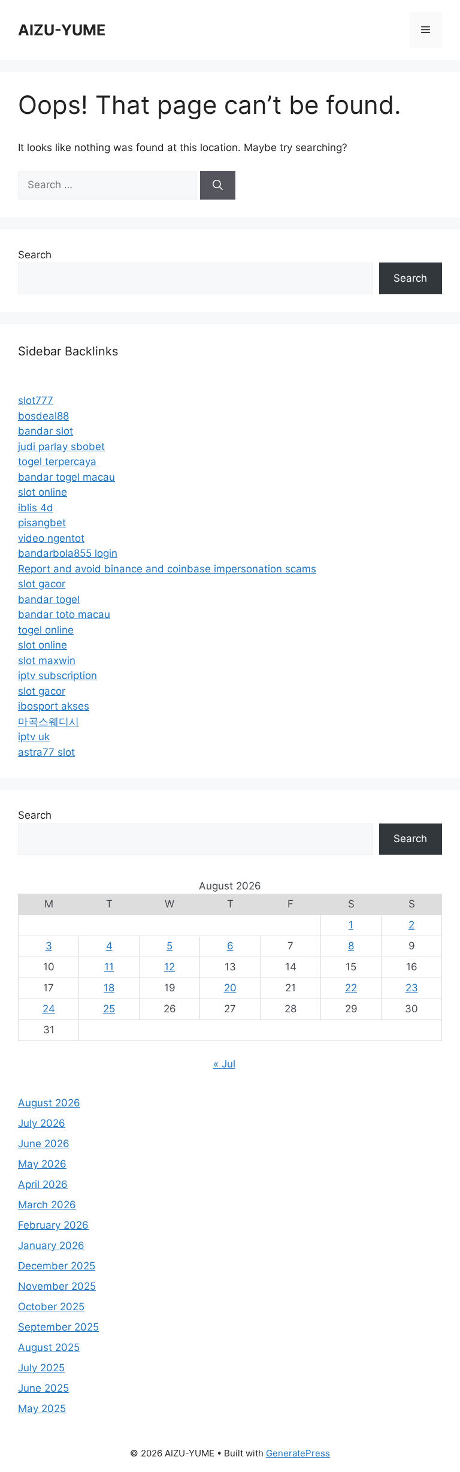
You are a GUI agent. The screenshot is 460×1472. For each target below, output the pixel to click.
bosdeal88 (43, 416)
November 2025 (57, 1286)
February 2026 (53, 1225)
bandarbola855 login (67, 553)
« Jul (224, 1064)
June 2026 (43, 1144)
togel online (46, 630)
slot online (42, 492)
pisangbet (42, 523)
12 (169, 967)
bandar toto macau (64, 614)
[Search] (217, 185)
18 (109, 988)
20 (230, 988)
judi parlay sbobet (61, 447)
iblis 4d (35, 508)
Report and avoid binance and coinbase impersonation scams (167, 569)
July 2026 (41, 1123)
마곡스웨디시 (48, 722)
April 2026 (43, 1184)
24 (49, 1009)
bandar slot (45, 431)
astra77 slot (46, 752)
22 (351, 988)
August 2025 (49, 1347)
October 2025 (51, 1307)
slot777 (35, 400)
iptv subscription (57, 675)
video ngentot (51, 538)
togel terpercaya (57, 461)
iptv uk (34, 737)
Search (35, 255)
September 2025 (58, 1327)
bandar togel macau (66, 477)
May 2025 (42, 1408)
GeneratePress (298, 1453)
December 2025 (56, 1266)
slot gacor (41, 584)
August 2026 (49, 1103)
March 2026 (47, 1205)
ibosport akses (53, 706)
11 (109, 967)
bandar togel (49, 599)
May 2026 (42, 1164)
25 (109, 1009)
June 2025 (43, 1388)
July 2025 (41, 1368)
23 (411, 988)
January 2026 (51, 1245)
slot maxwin (46, 660)
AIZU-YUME (61, 30)
